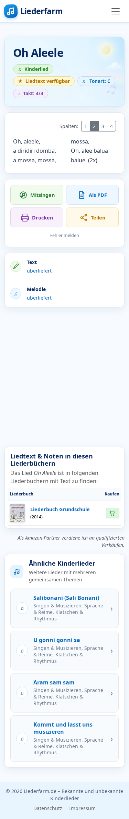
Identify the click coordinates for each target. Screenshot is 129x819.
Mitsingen (42, 195)
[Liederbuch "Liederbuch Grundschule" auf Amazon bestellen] (112, 513)
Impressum (82, 808)
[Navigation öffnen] (115, 11)
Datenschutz (47, 808)
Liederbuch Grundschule (60, 509)
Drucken (42, 217)
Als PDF (98, 195)
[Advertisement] (64, 377)
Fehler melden (64, 235)
